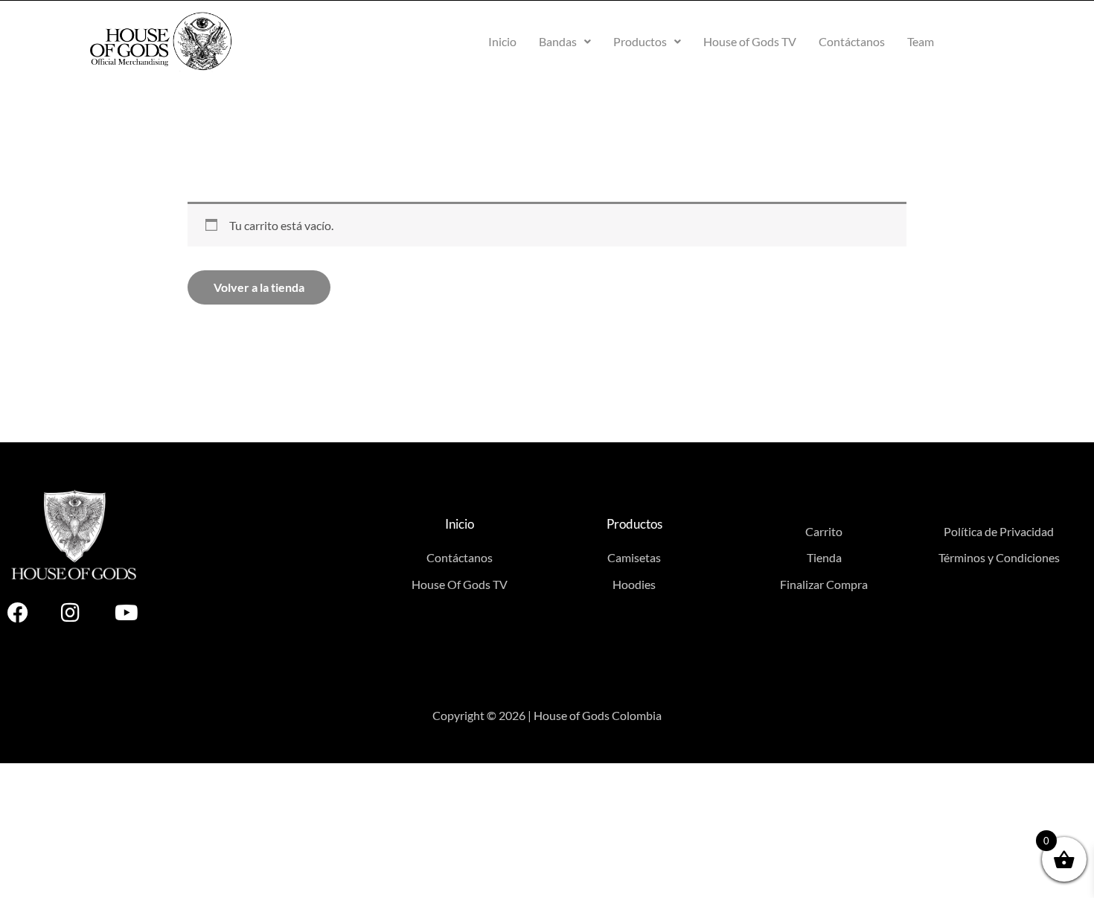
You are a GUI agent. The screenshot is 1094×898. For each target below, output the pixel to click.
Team (920, 41)
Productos (640, 41)
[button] (565, 42)
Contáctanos (852, 41)
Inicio (502, 41)
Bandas (558, 41)
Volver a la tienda (259, 287)
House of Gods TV (749, 41)
